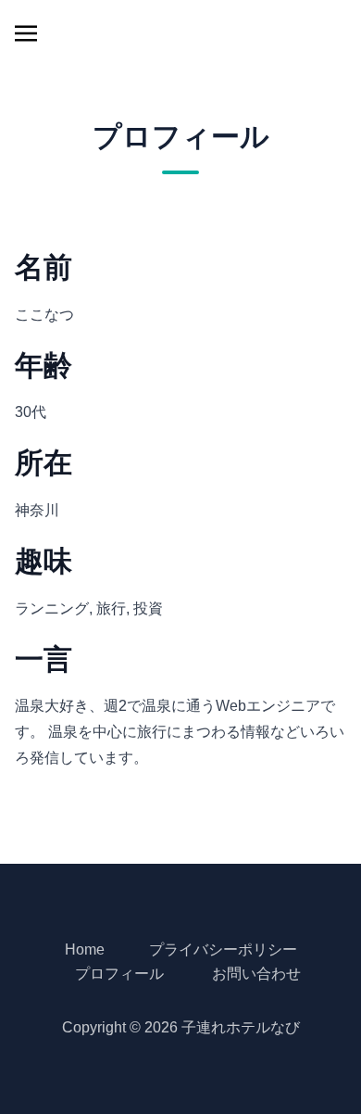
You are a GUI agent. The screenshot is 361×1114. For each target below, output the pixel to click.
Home (85, 949)
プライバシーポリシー (223, 949)
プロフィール (119, 973)
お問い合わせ (256, 973)
